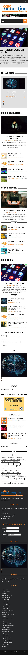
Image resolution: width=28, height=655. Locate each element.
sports (3, 478)
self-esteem (12, 476)
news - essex (5, 470)
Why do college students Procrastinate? (14, 154)
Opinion (16, 178)
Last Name (3, 339)
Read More (14, 150)
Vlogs (4, 646)
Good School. (6, 604)
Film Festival (16, 461)
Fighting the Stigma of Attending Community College (16, 234)
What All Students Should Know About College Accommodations (16, 226)
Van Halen (14, 483)
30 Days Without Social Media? (16, 418)
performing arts (5, 474)
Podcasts (5, 621)
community (4, 459)
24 (6, 433)
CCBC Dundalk (18, 164)
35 (6, 418)
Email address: (4, 342)
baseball (4, 457)
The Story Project (7, 640)
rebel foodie (5, 476)
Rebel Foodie (6, 629)
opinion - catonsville (14, 470)
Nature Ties (6, 612)
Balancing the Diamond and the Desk (17, 177)
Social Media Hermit (8, 631)
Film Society (5, 463)
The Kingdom (6, 638)
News (13, 96)
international (5, 465)
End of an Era (6, 601)
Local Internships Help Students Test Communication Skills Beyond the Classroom (16, 308)
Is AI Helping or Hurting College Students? (11, 92)
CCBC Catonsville (9, 140)
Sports (20, 178)
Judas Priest (12, 465)
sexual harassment (21, 476)
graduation (17, 463)
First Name (3, 335)
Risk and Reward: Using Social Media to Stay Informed (14, 137)
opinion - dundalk (6, 472)
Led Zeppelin (20, 465)
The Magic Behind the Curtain (15, 169)
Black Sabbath (11, 457)
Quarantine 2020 (7, 623)
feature (3, 461)
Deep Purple (12, 459)
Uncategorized (6, 644)
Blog (9, 438)
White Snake (21, 483)
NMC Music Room (7, 618)
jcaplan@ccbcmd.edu (8, 516)
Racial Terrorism (7, 627)
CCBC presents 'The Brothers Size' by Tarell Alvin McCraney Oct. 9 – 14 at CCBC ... (17, 323)
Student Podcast (6, 483)
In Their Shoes (6, 606)
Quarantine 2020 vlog (8, 625)
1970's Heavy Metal (6, 455)
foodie (11, 463)
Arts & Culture (11, 170)
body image (19, 457)
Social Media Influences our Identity (12, 51)
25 (6, 425)
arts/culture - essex (17, 455)
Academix (5, 589)
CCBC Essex (8, 96)
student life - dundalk (7, 481)
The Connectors (7, 637)
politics (18, 474)
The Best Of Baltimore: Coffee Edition (14, 210)
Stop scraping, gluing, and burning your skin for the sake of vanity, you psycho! (17, 435)
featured (9, 461)
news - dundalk (20, 468)
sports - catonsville (11, 478)
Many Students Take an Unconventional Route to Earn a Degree (16, 250)
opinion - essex (15, 472)
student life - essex (18, 481)
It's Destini (12, 438)
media (3, 468)
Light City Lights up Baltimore (16, 426)
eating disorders (20, 459)
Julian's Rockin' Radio (8, 610)
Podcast (13, 474)
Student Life (16, 254)
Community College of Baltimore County (14, 651)
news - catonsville (11, 468)
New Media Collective (8, 614)
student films (21, 478)
